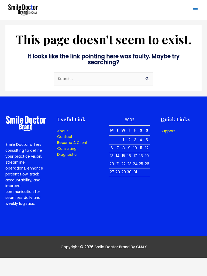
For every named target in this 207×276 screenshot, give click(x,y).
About (62, 131)
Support (168, 131)
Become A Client (72, 142)
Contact (65, 136)
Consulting (67, 148)
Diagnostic (67, 154)
